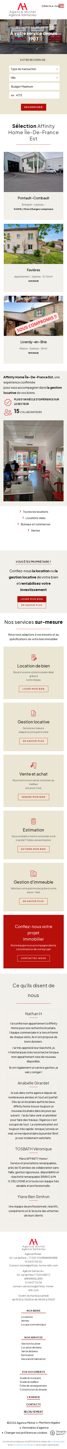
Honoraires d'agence (35, 1427)
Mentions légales (49, 1422)
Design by (61, 1432)
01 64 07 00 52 (33, 1261)
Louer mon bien (32, 599)
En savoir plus (31, 605)
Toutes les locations (35, 511)
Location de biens (31, 1347)
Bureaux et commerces (35, 524)
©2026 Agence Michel (21, 1422)
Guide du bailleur (29, 1381)
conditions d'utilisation (24, 1445)
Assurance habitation (33, 1358)
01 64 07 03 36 (33, 1282)
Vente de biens (29, 1351)
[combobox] (34, 69)
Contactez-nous (33, 958)
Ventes (35, 530)
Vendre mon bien (34, 797)
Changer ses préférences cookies (25, 1432)
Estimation (27, 1355)
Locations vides (36, 518)
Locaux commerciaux (33, 1324)
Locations (27, 1316)
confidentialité (57, 1441)
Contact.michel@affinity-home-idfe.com (33, 1265)
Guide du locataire (30, 1377)
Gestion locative (30, 1343)
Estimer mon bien (33, 849)
